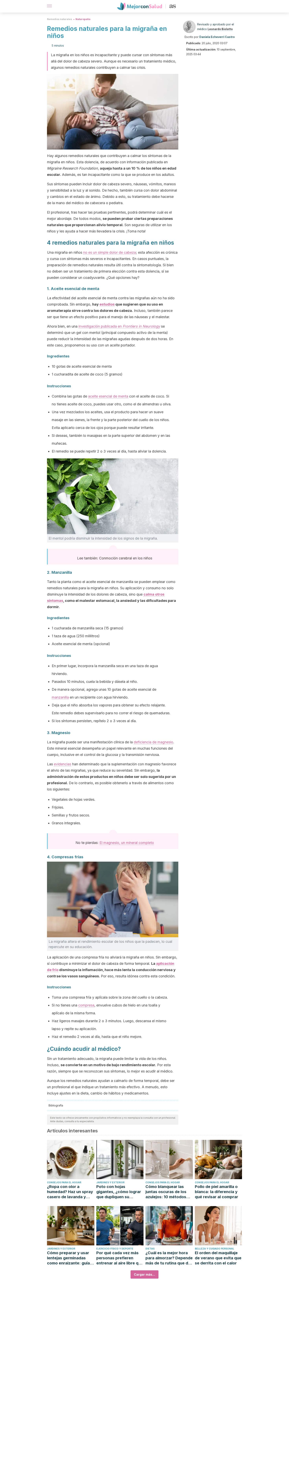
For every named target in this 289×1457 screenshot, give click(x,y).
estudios (107, 304)
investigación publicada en (119, 326)
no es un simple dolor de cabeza (109, 252)
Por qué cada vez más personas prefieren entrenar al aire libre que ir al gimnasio (119, 1258)
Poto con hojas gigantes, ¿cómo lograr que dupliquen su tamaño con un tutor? (118, 1191)
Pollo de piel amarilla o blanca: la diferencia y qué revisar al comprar (216, 1191)
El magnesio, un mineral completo (126, 843)
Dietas (150, 1248)
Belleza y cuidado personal (214, 1248)
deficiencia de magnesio (153, 742)
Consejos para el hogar (64, 1182)
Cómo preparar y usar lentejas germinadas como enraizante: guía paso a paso (68, 1258)
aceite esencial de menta (108, 396)
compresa (86, 1005)
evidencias (62, 764)
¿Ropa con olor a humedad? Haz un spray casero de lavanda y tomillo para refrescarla (70, 1191)
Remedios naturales (59, 19)
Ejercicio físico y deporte (114, 1248)
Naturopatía (82, 19)
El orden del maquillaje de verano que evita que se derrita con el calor (218, 1257)
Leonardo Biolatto (220, 29)
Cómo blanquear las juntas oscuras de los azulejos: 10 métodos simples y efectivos (165, 1191)
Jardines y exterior (110, 1182)
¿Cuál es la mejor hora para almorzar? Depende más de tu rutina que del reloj (169, 1258)
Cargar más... (144, 1274)
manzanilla (60, 697)
